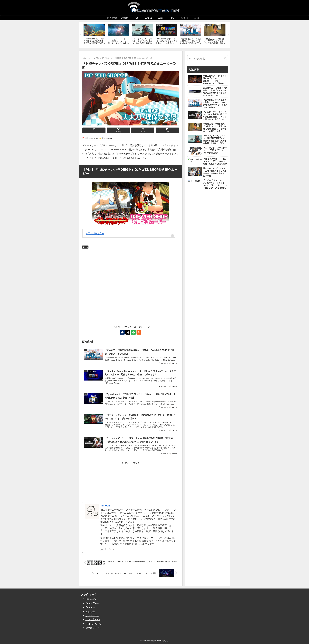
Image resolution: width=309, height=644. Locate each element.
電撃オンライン (93, 627)
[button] (167, 130)
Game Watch (92, 603)
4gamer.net (91, 598)
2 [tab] (154, 49)
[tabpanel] (94, 34)
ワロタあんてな (93, 623)
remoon (105, 505)
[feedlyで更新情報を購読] (133, 332)
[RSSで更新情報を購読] (139, 332)
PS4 (86, 247)
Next (228, 34)
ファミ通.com (92, 619)
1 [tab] (151, 49)
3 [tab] (158, 49)
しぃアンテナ (92, 615)
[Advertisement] (130, 268)
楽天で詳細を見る (95, 233)
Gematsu (90, 607)
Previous (80, 34)
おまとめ (90, 611)
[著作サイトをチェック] (122, 332)
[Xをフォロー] (127, 332)
